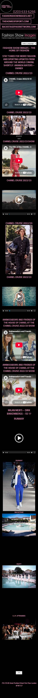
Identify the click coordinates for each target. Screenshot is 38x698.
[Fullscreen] (34, 214)
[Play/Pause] (3, 214)
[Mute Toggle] (32, 214)
